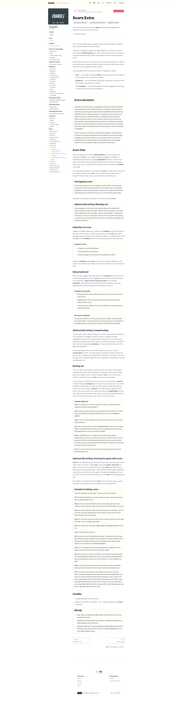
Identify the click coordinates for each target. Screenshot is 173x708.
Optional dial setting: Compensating (90, 330)
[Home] (51, 3)
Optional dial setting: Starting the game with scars (97, 458)
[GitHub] (94, 3)
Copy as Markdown (81, 22)
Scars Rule (79, 150)
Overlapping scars (83, 181)
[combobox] (58, 34)
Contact (112, 678)
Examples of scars (80, 244)
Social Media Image (115, 681)
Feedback (121, 2)
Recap (78, 610)
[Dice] (90, 3)
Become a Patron (118, 11)
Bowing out (78, 366)
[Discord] (98, 3)
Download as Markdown (98, 22)
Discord (79, 678)
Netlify (97, 693)
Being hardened (80, 272)
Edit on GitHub (114, 22)
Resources (108, 2)
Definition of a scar (82, 227)
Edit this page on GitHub (116, 647)
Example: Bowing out (81, 401)
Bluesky (79, 681)
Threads (79, 683)
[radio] (112, 693)
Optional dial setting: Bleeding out (91, 204)
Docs (115, 2)
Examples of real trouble (82, 291)
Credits (77, 593)
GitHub (79, 685)
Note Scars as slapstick (82, 315)
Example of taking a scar (86, 489)
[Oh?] (102, 3)
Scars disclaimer (84, 99)
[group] (115, 693)
